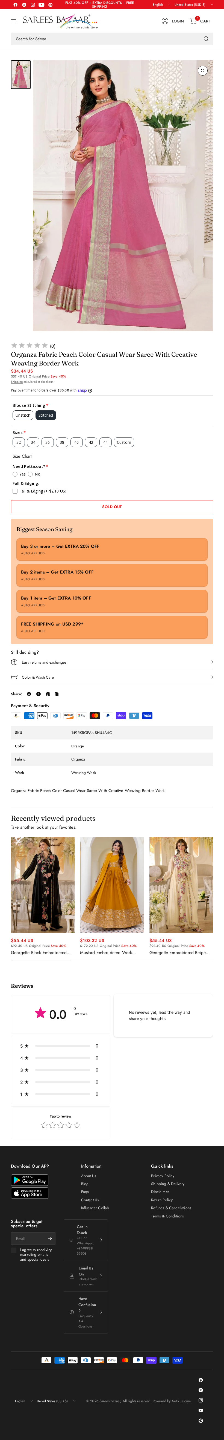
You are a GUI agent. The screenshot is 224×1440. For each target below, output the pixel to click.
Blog (85, 1183)
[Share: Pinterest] (48, 694)
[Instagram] (32, 4)
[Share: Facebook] (29, 694)
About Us (88, 1176)
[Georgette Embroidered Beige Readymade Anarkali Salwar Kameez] (181, 885)
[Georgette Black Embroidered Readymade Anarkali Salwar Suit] (43, 885)
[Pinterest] (50, 4)
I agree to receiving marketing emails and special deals (36, 1255)
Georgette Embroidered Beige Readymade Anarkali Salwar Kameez (177, 952)
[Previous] (11, 899)
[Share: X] (38, 694)
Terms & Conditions (167, 1216)
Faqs (85, 1191)
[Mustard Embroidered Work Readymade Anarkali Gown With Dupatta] (112, 885)
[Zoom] (203, 71)
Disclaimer (160, 1191)
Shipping (17, 381)
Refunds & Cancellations (171, 1208)
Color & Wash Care (38, 677)
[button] (61, 1045)
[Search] (206, 39)
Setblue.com (181, 1401)
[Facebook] (15, 4)
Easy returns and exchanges (44, 662)
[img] (29, 346)
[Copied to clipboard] (56, 694)
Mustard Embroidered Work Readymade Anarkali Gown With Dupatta (110, 952)
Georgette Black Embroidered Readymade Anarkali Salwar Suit (41, 952)
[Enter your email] (50, 1238)
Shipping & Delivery (167, 1183)
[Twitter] (24, 4)
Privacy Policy (162, 1176)
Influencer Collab (95, 1208)
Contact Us (90, 1200)
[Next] (213, 899)
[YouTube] (41, 4)
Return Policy (162, 1200)
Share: (16, 694)
